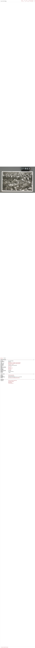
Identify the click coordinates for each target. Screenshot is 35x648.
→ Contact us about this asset (4, 647)
